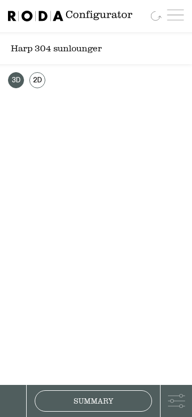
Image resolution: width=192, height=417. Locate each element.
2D (37, 80)
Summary (94, 401)
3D (16, 80)
